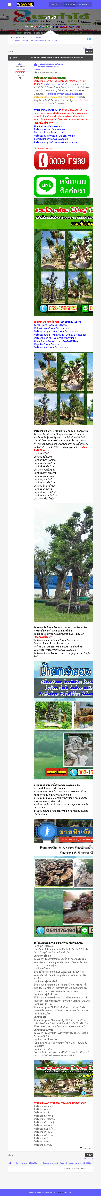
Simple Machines (50, 1192)
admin (20, 64)
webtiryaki (68, 1192)
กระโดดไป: (67, 1169)
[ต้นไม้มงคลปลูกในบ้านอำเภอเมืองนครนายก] (62, 169)
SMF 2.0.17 (32, 1192)
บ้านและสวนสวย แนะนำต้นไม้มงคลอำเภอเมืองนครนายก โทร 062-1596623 (48, 66)
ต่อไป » (90, 48)
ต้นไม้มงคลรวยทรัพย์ (54, 84)
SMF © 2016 (40, 1192)
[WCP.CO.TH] (25, 4)
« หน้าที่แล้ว (84, 48)
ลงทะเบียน (73, 27)
